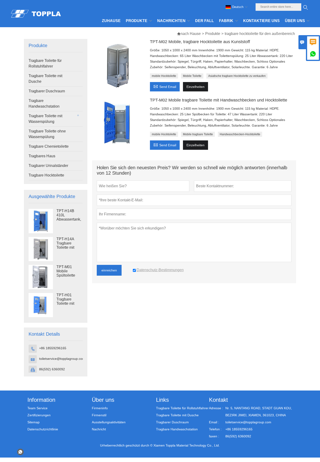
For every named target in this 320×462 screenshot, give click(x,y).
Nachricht (99, 429)
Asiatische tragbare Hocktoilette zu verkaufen (237, 76)
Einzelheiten (195, 87)
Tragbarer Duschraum (47, 91)
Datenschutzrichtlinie (42, 429)
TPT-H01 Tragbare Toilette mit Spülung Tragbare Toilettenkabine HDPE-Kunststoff (69, 303)
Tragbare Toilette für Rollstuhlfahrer (45, 63)
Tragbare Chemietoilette (49, 146)
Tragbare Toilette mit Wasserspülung (45, 119)
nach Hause (191, 34)
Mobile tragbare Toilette (198, 134)
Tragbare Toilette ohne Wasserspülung (47, 134)
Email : (214, 422)
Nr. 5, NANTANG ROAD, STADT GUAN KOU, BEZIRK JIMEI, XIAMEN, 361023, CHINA (258, 411)
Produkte (212, 34)
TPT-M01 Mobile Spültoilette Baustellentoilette (69, 273)
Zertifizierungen (39, 415)
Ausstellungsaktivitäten (109, 422)
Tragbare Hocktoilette (46, 175)
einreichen (109, 270)
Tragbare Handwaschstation (44, 103)
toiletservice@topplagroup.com (62, 359)
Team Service (37, 408)
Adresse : (216, 408)
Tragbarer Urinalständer (48, 166)
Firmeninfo (100, 408)
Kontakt (218, 400)
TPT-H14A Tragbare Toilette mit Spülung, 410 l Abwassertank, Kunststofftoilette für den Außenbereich (69, 247)
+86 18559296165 (52, 348)
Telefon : (215, 429)
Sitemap (33, 422)
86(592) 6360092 (52, 369)
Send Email (164, 86)
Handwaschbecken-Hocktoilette (240, 134)
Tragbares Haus (42, 156)
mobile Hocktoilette (164, 76)
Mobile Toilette (192, 76)
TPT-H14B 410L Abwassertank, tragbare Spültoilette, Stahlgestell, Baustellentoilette (69, 219)
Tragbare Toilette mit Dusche (45, 78)
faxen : (214, 436)
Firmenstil (99, 415)
